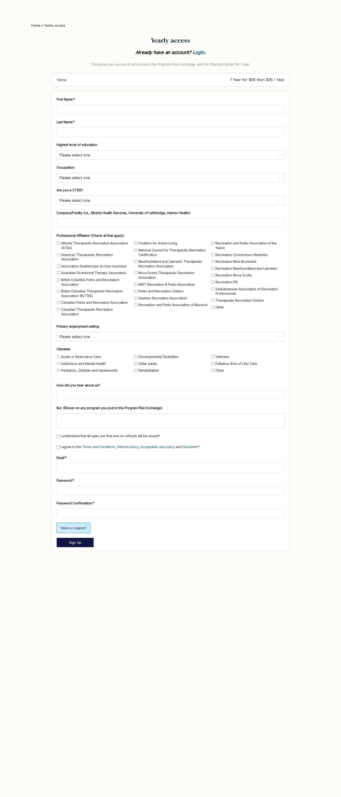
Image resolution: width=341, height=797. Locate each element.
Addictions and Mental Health (83, 364)
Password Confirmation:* (75, 503)
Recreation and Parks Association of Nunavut (172, 305)
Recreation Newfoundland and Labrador (246, 268)
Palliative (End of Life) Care (236, 364)
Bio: (60, 408)
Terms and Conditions (99, 447)
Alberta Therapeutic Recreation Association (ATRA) (94, 245)
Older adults (147, 364)
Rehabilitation (148, 370)
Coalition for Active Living (157, 243)
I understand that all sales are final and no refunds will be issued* (110, 436)
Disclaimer (190, 447)
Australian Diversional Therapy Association (93, 273)
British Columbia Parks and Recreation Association (90, 282)
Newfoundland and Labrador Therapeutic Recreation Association (170, 263)
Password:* (65, 480)
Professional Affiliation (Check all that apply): (91, 235)
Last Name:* (66, 122)
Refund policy (127, 447)
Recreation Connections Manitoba (241, 255)
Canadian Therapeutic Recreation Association (87, 311)
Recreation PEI (227, 282)
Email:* (62, 458)
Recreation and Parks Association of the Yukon (246, 245)
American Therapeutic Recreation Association (87, 257)
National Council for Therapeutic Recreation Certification (172, 252)
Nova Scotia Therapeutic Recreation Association (166, 275)
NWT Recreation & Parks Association (166, 284)
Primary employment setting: (78, 326)
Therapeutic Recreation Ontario (240, 300)
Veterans (222, 357)
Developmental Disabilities (158, 357)
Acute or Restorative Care (81, 357)
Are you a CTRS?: (70, 190)
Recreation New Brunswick (236, 261)
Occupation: (66, 167)
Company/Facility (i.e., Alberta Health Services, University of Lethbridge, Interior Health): (124, 213)
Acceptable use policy (157, 447)
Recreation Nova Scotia (234, 275)
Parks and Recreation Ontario (160, 291)
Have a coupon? (74, 528)
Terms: (62, 80)
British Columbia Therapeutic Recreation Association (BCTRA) (92, 293)
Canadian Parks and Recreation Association (94, 302)
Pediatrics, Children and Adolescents (89, 370)
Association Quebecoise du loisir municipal (93, 266)
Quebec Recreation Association (162, 298)
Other (220, 307)
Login (198, 52)
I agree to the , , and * (129, 447)
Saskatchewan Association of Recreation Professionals (247, 291)
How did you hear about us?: (78, 385)
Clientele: (64, 349)
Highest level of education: (77, 145)
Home (35, 25)
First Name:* (66, 99)
